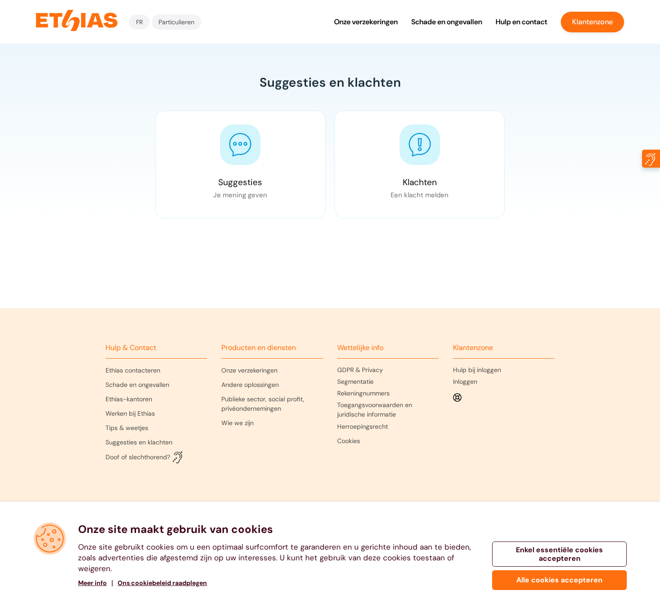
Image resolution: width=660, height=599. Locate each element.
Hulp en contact (521, 22)
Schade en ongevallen (446, 22)
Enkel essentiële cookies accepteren (559, 554)
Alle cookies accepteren (559, 580)
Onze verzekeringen (366, 22)
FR (139, 22)
